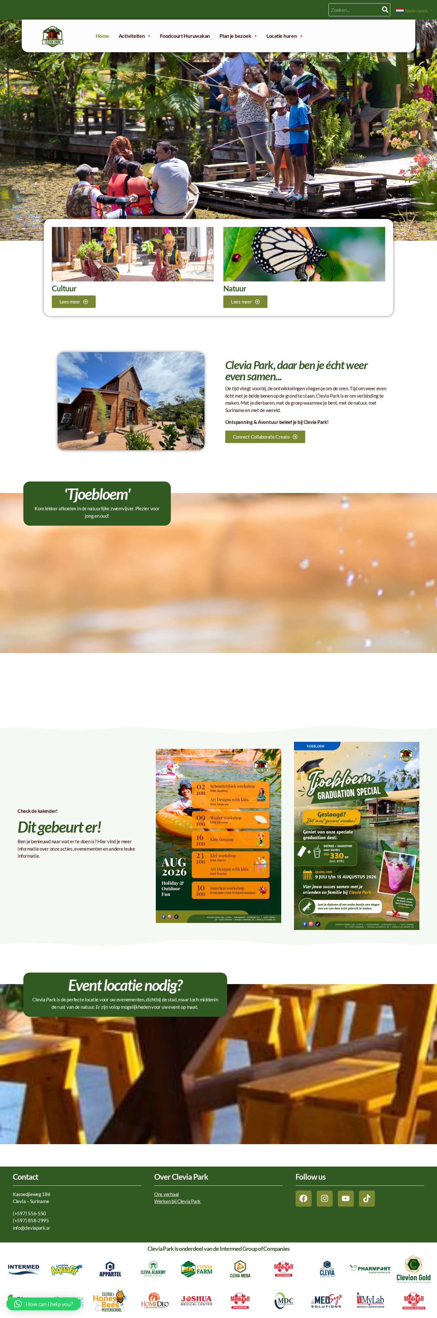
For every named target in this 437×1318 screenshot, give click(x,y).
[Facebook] (304, 1199)
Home (102, 36)
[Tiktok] (367, 1199)
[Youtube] (346, 1199)
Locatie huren (281, 36)
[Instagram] (325, 1199)
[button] (134, 35)
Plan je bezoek (235, 36)
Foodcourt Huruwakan (185, 36)
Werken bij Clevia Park (177, 1201)
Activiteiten (132, 36)
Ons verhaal (166, 1194)
